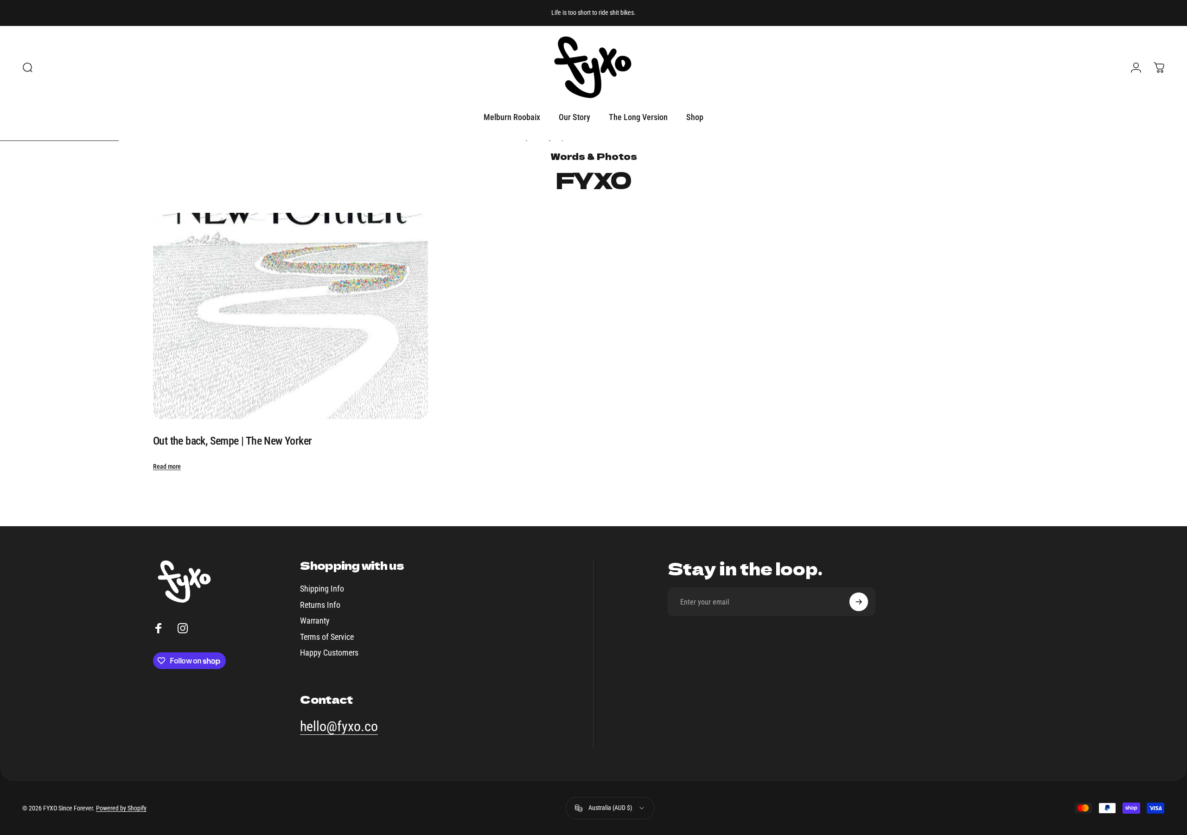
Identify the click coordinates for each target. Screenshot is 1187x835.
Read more (167, 466)
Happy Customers (329, 652)
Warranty (315, 620)
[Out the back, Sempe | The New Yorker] (290, 316)
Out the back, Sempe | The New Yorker (232, 440)
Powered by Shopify (121, 808)
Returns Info (320, 605)
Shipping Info (322, 588)
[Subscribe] (858, 602)
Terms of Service (327, 637)
